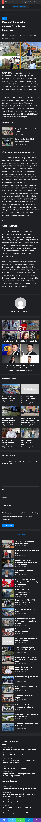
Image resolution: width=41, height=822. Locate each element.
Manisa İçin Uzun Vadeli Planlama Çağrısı (8, 442)
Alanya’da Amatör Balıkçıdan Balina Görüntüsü (26, 725)
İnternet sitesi (6, 505)
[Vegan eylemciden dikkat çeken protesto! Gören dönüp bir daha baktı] (8, 583)
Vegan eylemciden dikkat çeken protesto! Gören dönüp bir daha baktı (26, 582)
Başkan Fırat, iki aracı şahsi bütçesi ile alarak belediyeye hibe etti (30, 420)
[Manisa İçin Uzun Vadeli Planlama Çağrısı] (11, 433)
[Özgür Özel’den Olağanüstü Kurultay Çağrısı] (30, 389)
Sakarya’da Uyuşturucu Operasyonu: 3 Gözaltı (24, 706)
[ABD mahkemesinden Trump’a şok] (8, 573)
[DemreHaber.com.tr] (20, 6)
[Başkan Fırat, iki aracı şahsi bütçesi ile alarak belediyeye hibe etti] (30, 411)
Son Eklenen (20, 535)
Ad (3, 489)
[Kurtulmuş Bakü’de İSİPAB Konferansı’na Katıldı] (7, 142)
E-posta (5, 497)
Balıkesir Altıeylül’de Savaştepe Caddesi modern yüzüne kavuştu (26, 592)
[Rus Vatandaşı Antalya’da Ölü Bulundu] (30, 433)
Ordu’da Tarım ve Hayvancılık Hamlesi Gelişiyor (26, 715)
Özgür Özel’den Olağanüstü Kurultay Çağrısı (29, 398)
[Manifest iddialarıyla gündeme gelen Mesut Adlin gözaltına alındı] (8, 563)
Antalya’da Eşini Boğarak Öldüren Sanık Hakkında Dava (10, 420)
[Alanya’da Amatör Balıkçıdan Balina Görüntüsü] (8, 727)
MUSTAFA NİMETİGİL (11, 35)
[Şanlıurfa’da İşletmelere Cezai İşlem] (8, 554)
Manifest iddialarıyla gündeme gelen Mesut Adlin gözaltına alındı (26, 562)
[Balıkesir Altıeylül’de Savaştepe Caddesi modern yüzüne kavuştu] (8, 593)
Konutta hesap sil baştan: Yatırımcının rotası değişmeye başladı (26, 621)
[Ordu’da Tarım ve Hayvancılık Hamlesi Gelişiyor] (8, 717)
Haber (13, 14)
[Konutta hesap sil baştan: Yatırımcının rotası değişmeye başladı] (8, 622)
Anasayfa (6, 14)
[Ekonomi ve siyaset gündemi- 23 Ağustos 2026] (8, 632)
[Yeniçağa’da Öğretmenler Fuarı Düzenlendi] (7, 131)
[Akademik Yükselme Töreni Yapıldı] (8, 698)
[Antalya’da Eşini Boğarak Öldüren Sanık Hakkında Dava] (11, 411)
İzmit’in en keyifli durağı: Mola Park (8, 397)
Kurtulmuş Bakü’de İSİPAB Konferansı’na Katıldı (25, 601)
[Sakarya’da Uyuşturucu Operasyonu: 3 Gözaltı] (8, 708)
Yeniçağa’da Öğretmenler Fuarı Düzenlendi (25, 542)
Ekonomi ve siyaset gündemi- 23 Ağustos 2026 (26, 630)
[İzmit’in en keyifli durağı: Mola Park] (11, 389)
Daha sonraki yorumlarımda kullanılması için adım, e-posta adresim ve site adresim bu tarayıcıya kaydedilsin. (20, 516)
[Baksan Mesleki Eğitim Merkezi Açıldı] (8, 680)
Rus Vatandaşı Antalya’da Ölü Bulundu (27, 442)
